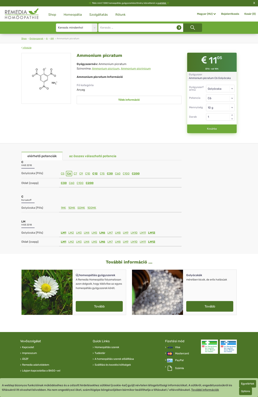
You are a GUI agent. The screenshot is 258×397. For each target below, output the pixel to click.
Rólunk (120, 14)
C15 (102, 173)
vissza (26, 47)
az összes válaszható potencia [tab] (92, 156)
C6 (69, 173)
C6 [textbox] (209, 98)
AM (52, 38)
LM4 (86, 232)
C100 (126, 173)
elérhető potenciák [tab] (42, 156)
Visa (177, 347)
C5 (62, 173)
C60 (118, 173)
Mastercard (182, 353)
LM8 (118, 232)
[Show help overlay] (179, 27)
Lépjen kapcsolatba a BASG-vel (41, 370)
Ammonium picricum (105, 68)
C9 (81, 173)
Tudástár (100, 353)
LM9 (125, 232)
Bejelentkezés (230, 13)
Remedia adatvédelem (35, 365)
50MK (81, 207)
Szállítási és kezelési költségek (113, 365)
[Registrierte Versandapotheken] (209, 347)
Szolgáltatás (98, 14)
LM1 (63, 232)
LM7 (110, 232)
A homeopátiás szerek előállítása (114, 359)
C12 (95, 173)
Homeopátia (73, 14)
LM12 (151, 232)
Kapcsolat (28, 347)
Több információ (129, 99)
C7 (75, 173)
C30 (110, 173)
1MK (63, 207)
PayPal (179, 360)
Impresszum (29, 353)
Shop (52, 14)
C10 (87, 173)
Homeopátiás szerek (107, 347)
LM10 (134, 232)
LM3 (79, 232)
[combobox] (220, 98)
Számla (179, 368)
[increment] (232, 115)
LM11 (143, 232)
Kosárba (212, 128)
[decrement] (232, 119)
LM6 (102, 232)
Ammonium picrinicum (136, 68)
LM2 (71, 232)
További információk (205, 390)
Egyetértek (247, 383)
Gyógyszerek (36, 38)
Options (245, 391)
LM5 (94, 232)
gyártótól (162, 3)
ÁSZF (25, 359)
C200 (136, 173)
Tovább (99, 306)
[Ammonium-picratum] (46, 78)
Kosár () (250, 13)
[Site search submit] (192, 27)
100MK (91, 207)
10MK (71, 207)
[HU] (22, 14)
